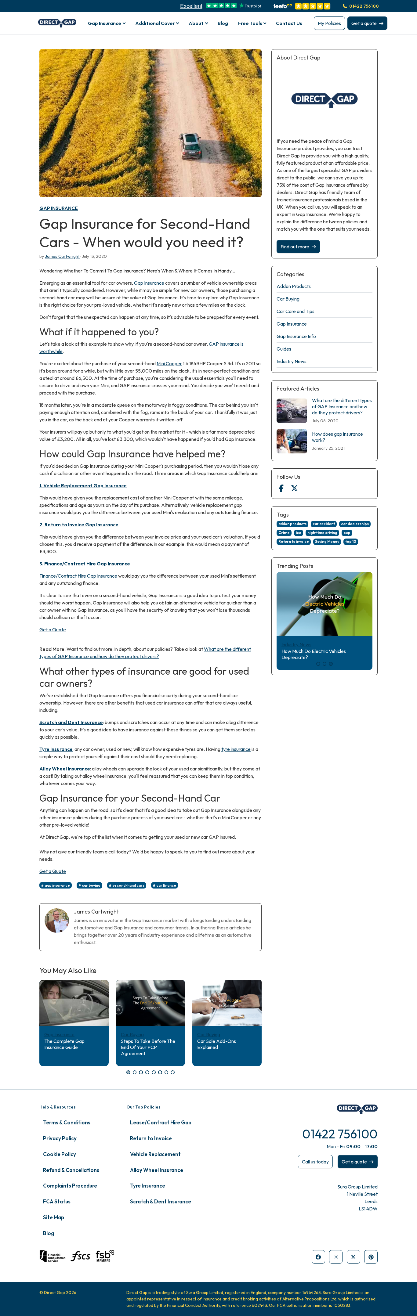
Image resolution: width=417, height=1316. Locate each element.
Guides (284, 349)
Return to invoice (293, 541)
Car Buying (132, 1034)
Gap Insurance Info (296, 336)
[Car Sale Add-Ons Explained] (227, 1003)
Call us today (315, 1162)
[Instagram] (336, 1257)
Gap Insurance (58, 208)
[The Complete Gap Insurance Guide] (74, 1003)
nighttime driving (322, 532)
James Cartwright (62, 256)
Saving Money (327, 541)
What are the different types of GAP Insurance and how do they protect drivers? (342, 406)
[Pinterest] (371, 1257)
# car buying (89, 885)
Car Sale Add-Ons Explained (216, 1044)
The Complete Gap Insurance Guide (64, 1044)
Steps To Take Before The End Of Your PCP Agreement (148, 1047)
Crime (284, 532)
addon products (292, 523)
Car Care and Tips (295, 311)
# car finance (164, 885)
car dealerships (355, 523)
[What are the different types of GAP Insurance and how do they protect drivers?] (292, 410)
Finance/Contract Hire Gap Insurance (78, 576)
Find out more (295, 246)
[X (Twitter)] (294, 488)
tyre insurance (236, 749)
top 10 (350, 541)
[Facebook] (281, 488)
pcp (346, 532)
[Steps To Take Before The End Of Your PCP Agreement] (150, 1003)
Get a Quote (52, 629)
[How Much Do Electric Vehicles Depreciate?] (324, 604)
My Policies (329, 23)
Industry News (291, 361)
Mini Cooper (169, 363)
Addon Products (294, 286)
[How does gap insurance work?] (292, 441)
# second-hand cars (126, 885)
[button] (128, 1072)
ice (298, 532)
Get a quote (364, 23)
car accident (324, 523)
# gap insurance (55, 885)
